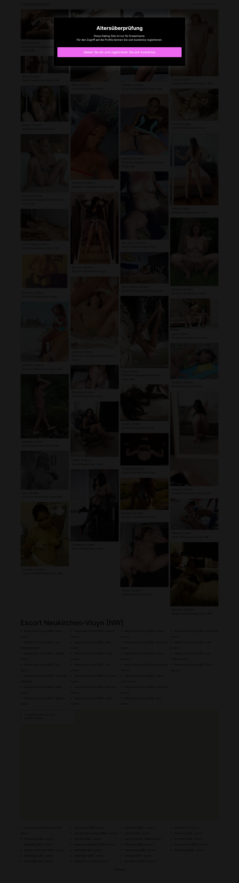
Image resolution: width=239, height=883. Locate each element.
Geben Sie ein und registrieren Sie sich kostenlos (119, 52)
